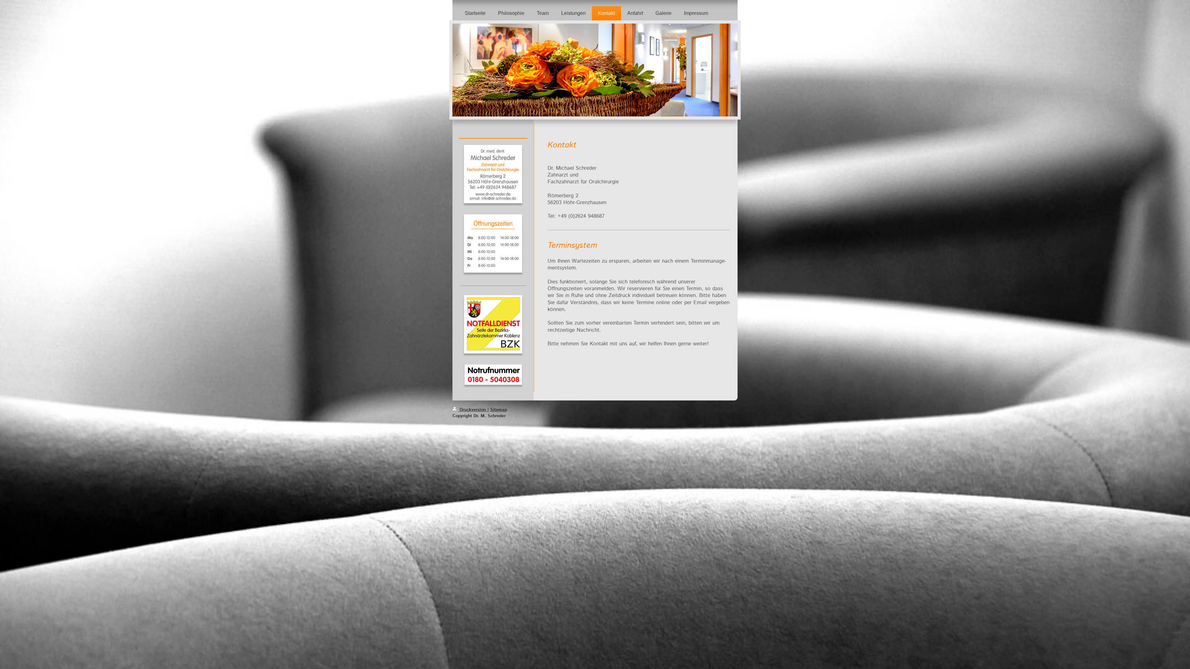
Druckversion (472, 410)
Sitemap (498, 410)
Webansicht (726, 410)
